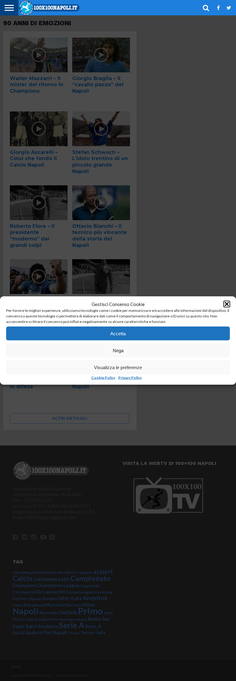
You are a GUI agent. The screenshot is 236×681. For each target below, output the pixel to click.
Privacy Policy (130, 377)
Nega (118, 350)
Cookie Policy (103, 377)
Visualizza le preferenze (118, 367)
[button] (227, 304)
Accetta (118, 333)
